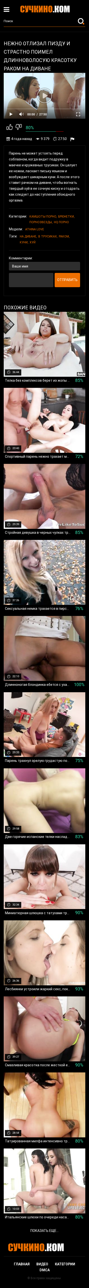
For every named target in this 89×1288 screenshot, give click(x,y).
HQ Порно (61, 222)
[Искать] (81, 21)
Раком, (64, 236)
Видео (42, 1264)
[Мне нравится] (9, 128)
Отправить (67, 280)
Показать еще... (44, 1231)
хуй (33, 242)
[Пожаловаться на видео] (72, 139)
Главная (22, 1264)
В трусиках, (48, 236)
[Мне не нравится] (18, 128)
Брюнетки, (66, 216)
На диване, (28, 236)
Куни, (24, 242)
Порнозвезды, (41, 222)
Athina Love (34, 229)
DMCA (45, 1270)
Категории (65, 1264)
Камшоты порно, (43, 216)
